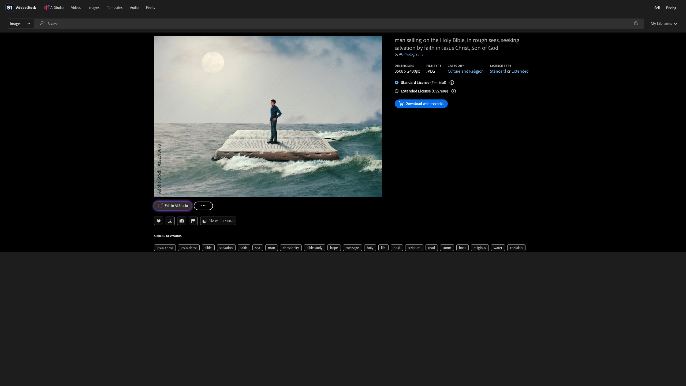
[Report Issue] (193, 221)
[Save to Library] (158, 221)
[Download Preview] (170, 221)
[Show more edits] (203, 206)
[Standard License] (451, 82)
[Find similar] (636, 23)
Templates (114, 7)
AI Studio (57, 7)
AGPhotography (411, 54)
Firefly (150, 7)
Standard (498, 71)
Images (93, 7)
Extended (520, 71)
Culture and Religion (466, 71)
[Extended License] (453, 91)
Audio (134, 7)
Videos (76, 7)
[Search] (42, 23)
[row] (165, 247)
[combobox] (339, 23)
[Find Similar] (181, 221)
